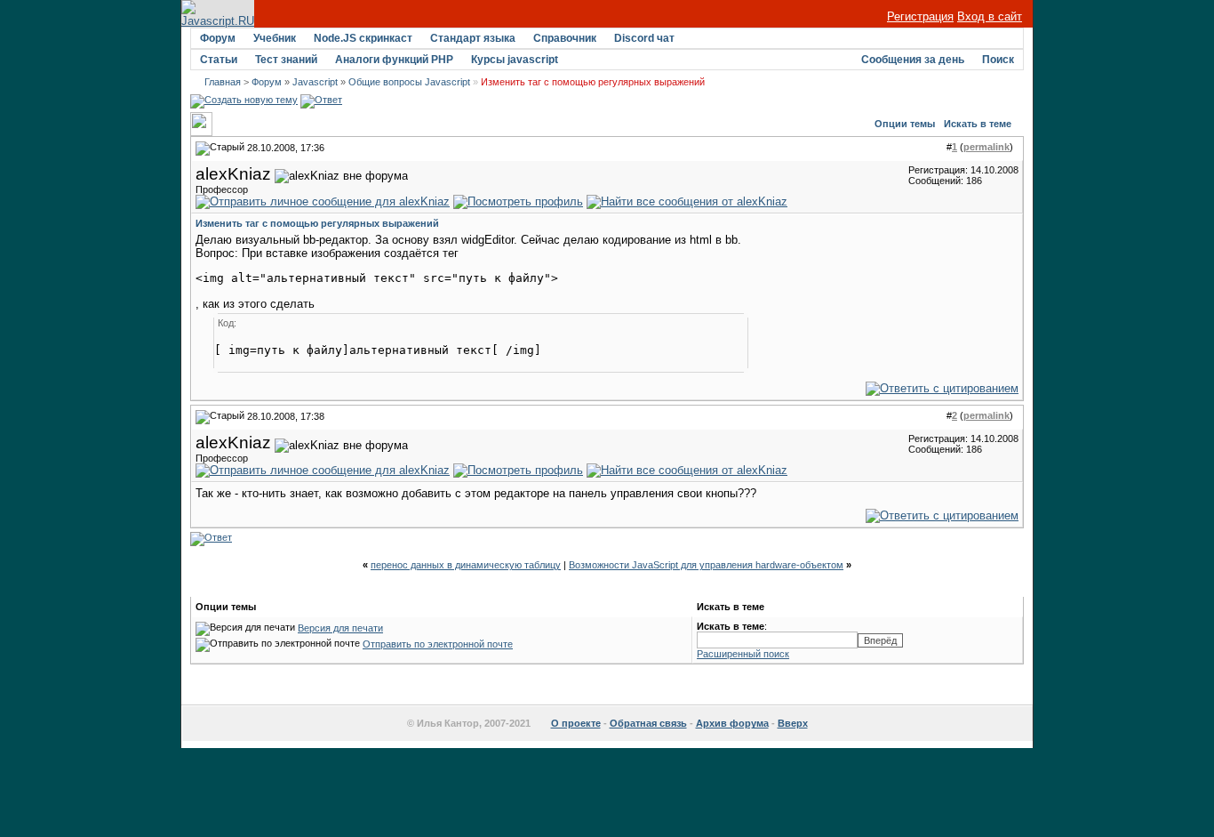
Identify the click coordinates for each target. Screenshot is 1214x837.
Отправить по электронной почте (438, 644)
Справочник (564, 38)
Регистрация (920, 16)
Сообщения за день (912, 59)
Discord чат (644, 38)
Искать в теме (977, 123)
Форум (218, 38)
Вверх (793, 723)
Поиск (998, 59)
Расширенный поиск (743, 653)
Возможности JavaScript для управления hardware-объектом (706, 564)
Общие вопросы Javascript (409, 81)
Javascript (315, 81)
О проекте (576, 723)
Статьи (218, 59)
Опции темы (905, 123)
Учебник (274, 38)
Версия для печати (340, 628)
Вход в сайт (989, 16)
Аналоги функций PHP (394, 59)
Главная (222, 81)
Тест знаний (286, 59)
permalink (986, 146)
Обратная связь (648, 723)
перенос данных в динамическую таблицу (466, 564)
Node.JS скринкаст (363, 38)
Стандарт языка (472, 38)
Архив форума (732, 723)
